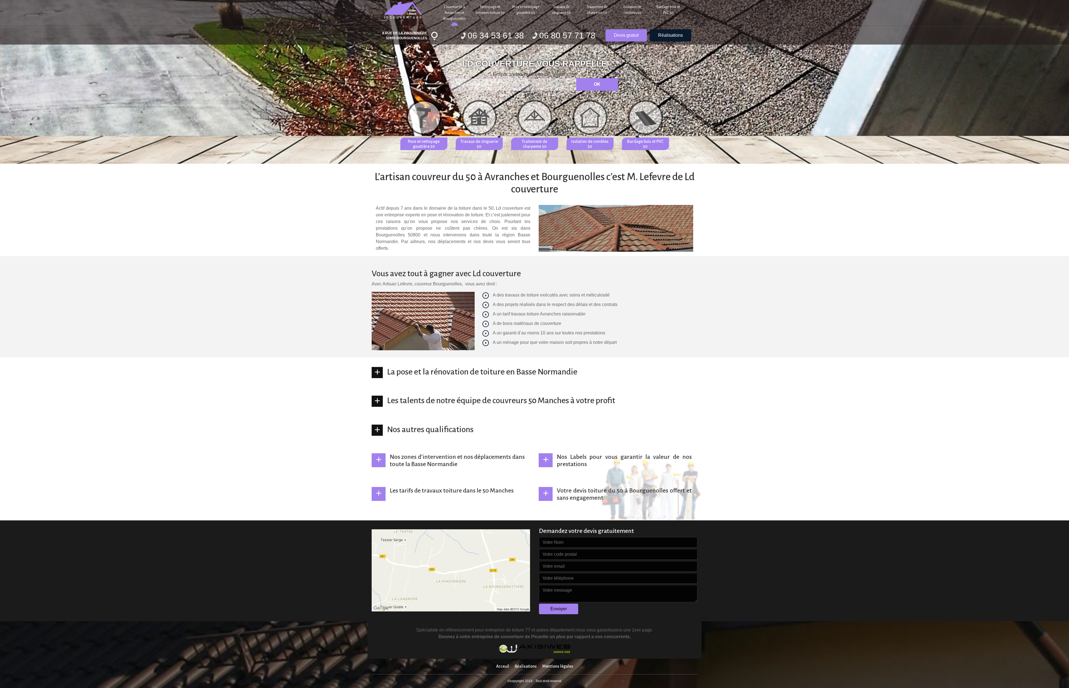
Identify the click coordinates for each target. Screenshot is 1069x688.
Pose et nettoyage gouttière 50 (526, 10)
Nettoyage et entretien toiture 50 (490, 10)
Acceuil (502, 666)
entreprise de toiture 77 (507, 630)
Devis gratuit (626, 35)
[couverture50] (404, 9)
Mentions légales (557, 666)
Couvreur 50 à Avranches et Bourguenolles (454, 13)
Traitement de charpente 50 (597, 10)
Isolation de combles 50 (633, 10)
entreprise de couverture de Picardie (511, 636)
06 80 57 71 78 (567, 35)
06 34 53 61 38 (496, 35)
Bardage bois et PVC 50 (668, 10)
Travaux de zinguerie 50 (561, 10)
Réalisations (670, 35)
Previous (378, 112)
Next (691, 112)
